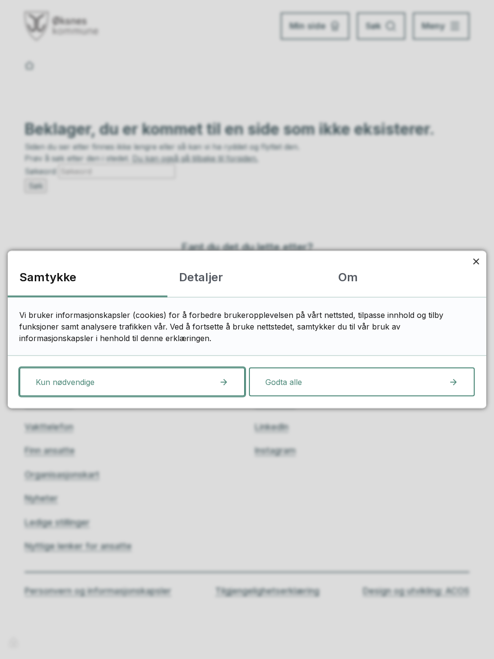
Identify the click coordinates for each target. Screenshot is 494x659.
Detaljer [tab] (201, 277)
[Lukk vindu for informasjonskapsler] (476, 261)
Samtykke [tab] (47, 277)
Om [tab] (348, 277)
